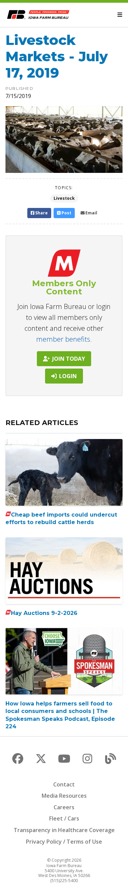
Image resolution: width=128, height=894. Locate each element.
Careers (64, 807)
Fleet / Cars (64, 818)
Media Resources (64, 795)
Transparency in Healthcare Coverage (64, 830)
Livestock (64, 198)
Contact (64, 784)
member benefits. (64, 339)
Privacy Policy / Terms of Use (64, 841)
